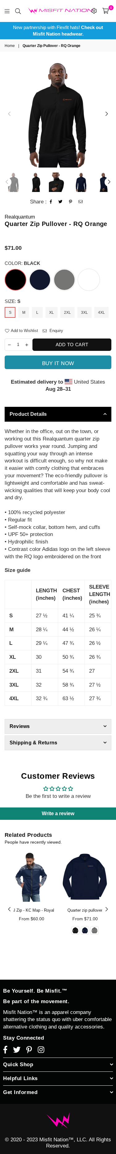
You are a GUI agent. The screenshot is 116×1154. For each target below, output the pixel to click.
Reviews (20, 726)
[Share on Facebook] (51, 202)
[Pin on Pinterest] (70, 202)
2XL (67, 312)
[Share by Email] (80, 202)
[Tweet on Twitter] (60, 202)
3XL (84, 312)
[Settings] (94, 10)
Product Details (28, 414)
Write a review (58, 813)
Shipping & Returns (33, 742)
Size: (12, 301)
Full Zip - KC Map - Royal (31, 910)
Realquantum (20, 217)
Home (10, 46)
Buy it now (58, 363)
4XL (101, 312)
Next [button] (106, 114)
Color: (22, 263)
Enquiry (55, 330)
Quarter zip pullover (84, 910)
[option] (58, 30)
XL (51, 312)
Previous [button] (9, 114)
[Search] (18, 10)
